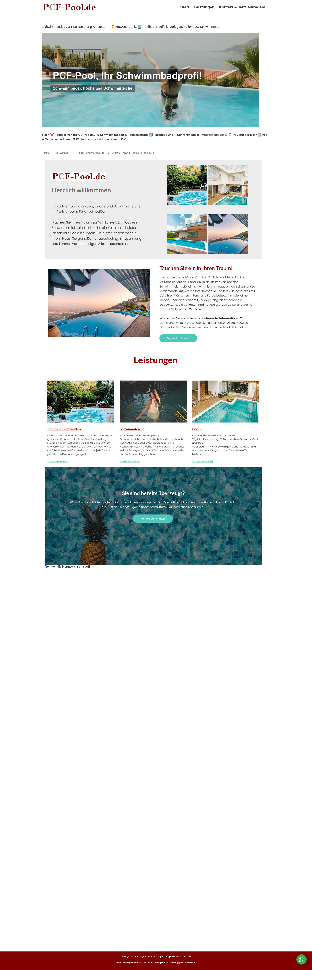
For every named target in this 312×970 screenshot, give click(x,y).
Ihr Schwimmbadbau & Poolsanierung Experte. (118, 153)
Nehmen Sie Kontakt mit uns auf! (67, 566)
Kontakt (188, 956)
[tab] (57, 153)
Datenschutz (176, 956)
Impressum (163, 956)
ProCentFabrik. (57, 153)
